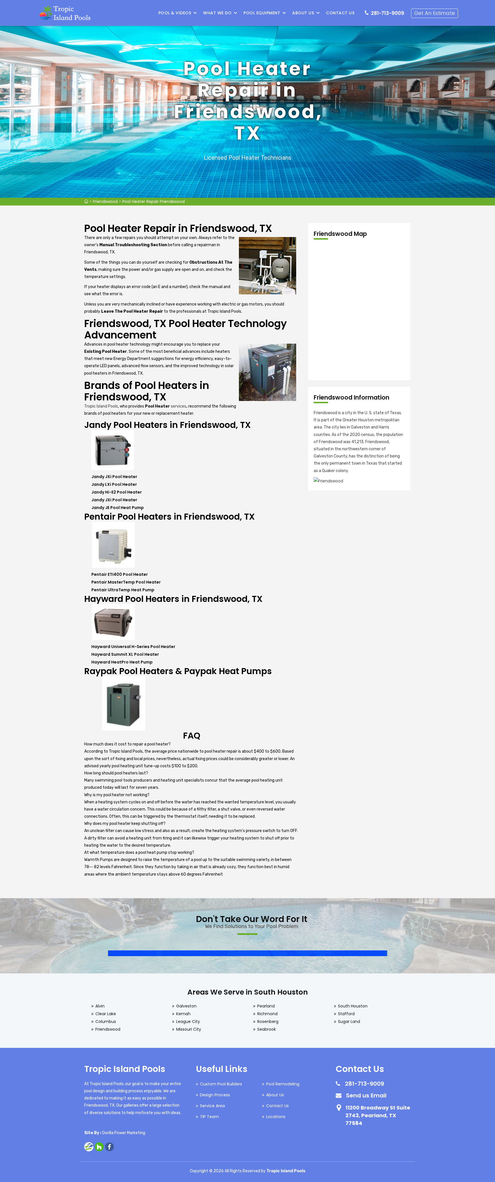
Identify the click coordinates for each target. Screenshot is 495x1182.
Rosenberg (267, 1021)
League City (188, 1021)
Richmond (267, 1014)
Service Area (212, 1106)
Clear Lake (105, 1014)
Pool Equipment (261, 13)
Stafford (346, 1014)
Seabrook (266, 1029)
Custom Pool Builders (221, 1084)
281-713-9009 (387, 13)
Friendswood (105, 201)
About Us (303, 13)
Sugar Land (349, 1021)
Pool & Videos (174, 13)
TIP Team (209, 1117)
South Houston (353, 1006)
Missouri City (188, 1029)
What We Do (217, 13)
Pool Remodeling (282, 1084)
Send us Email (366, 1095)
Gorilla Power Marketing (123, 1132)
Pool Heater (157, 406)
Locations (275, 1117)
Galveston (186, 1006)
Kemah (183, 1014)
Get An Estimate (434, 13)
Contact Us (340, 13)
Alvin (100, 1006)
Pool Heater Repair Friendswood (153, 201)
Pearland (266, 1006)
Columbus (105, 1021)
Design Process (215, 1095)
